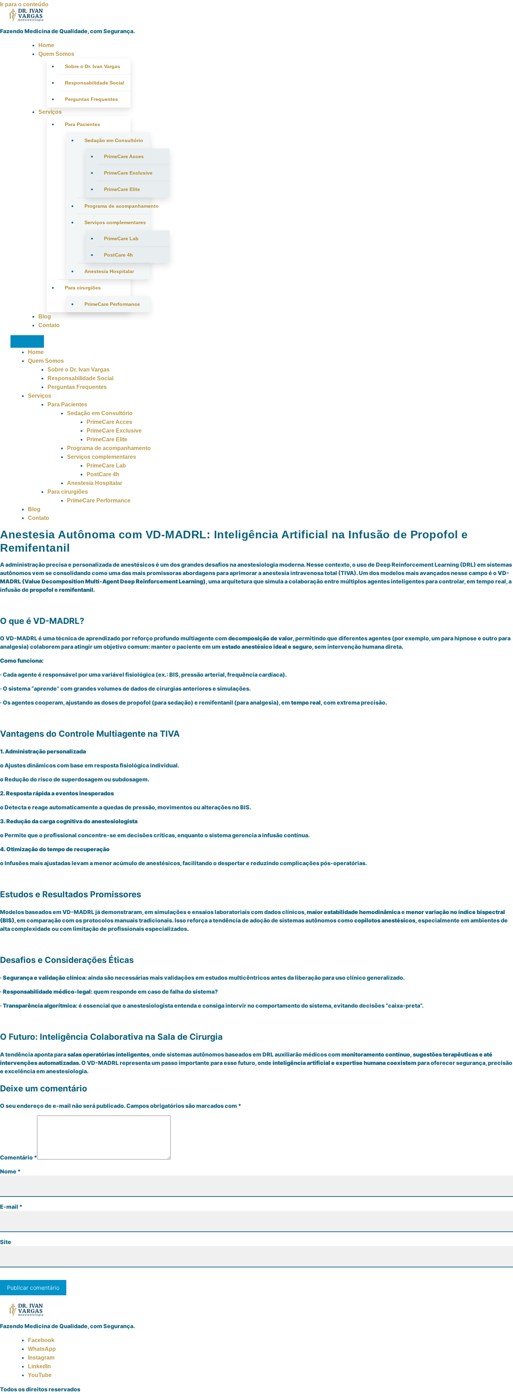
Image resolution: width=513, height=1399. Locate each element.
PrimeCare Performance (112, 304)
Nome (10, 1171)
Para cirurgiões (83, 287)
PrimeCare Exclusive (128, 173)
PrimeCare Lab (121, 238)
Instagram (41, 1358)
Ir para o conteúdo (24, 4)
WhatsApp (42, 1349)
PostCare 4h (118, 255)
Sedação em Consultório (113, 140)
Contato (49, 325)
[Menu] (27, 341)
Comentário (18, 1157)
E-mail (11, 1206)
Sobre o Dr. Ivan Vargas (92, 66)
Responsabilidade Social (94, 83)
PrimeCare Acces (124, 156)
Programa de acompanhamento (117, 206)
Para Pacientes (82, 124)
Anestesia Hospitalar (109, 271)
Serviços (50, 112)
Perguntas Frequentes (91, 99)
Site (5, 1241)
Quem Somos (56, 54)
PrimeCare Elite (122, 189)
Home (46, 45)
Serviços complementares (115, 222)
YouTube (40, 1375)
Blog (44, 316)
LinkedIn (39, 1366)
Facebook (41, 1340)
